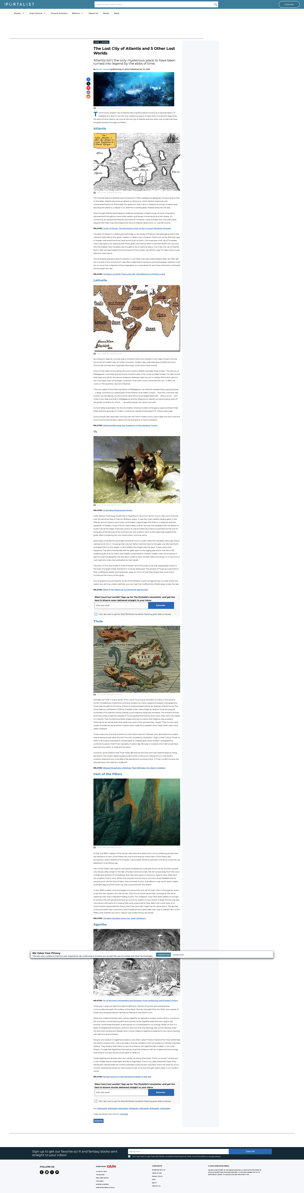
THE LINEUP (100, 1181)
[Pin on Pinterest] (88, 88)
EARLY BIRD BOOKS (102, 1178)
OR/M (154, 1179)
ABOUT (154, 1183)
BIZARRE (105, 42)
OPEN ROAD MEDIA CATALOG (105, 1187)
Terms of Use (157, 1173)
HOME (96, 42)
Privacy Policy (157, 1176)
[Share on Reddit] (88, 96)
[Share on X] (88, 84)
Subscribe (289, 4)
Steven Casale (102, 69)
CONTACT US (156, 1186)
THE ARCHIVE (100, 1175)
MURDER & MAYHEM (102, 1184)
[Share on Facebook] (88, 79)
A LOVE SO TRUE (101, 1171)
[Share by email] (88, 92)
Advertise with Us (158, 1170)
